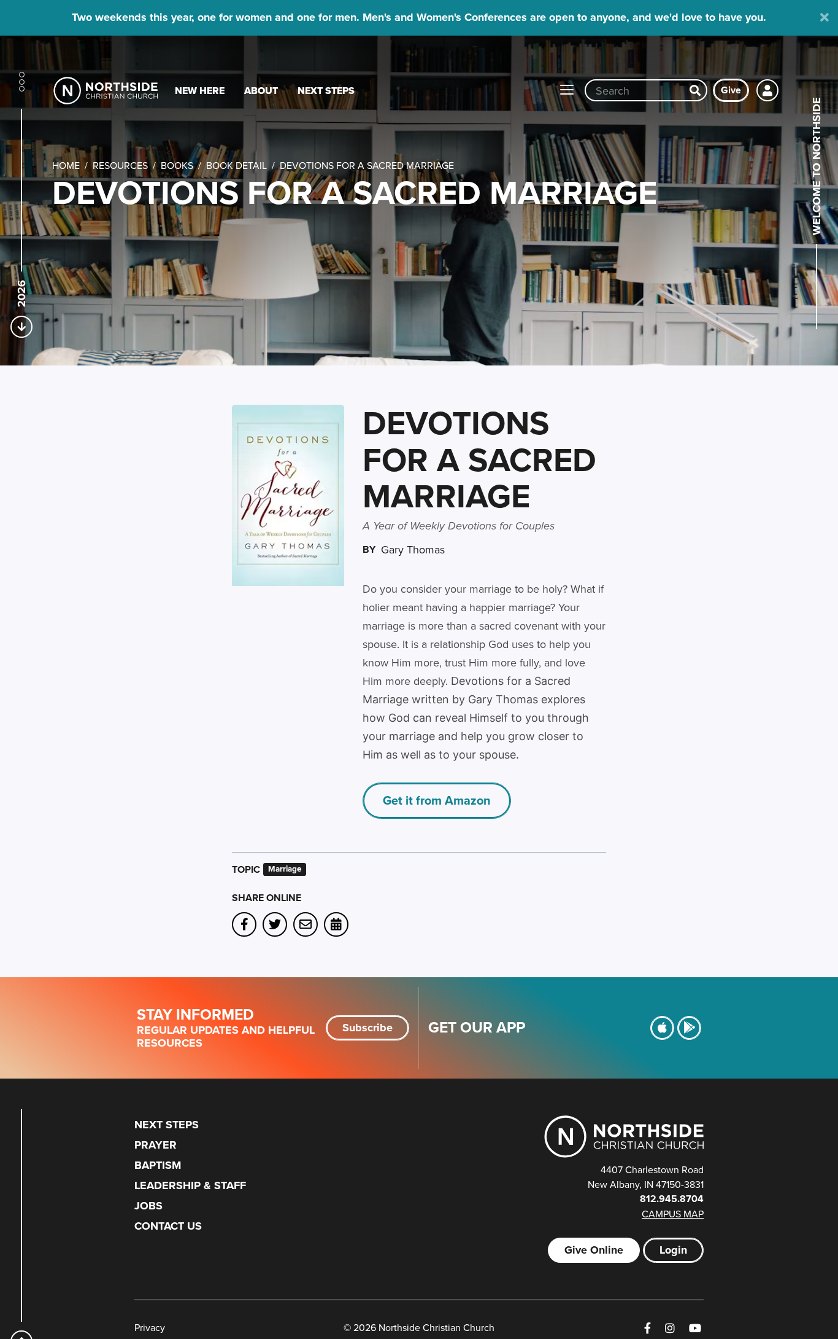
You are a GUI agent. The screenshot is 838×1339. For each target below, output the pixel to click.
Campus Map (673, 1213)
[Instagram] (670, 1328)
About (261, 91)
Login (673, 1250)
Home (66, 165)
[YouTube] (695, 1328)
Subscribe (367, 1028)
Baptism (157, 1165)
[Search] (695, 90)
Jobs (148, 1206)
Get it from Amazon (437, 800)
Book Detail (236, 165)
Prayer (155, 1145)
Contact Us (168, 1226)
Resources (120, 165)
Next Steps (326, 91)
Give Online (593, 1250)
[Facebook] (647, 1328)
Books (177, 165)
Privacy (149, 1327)
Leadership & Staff (190, 1185)
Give (731, 90)
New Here (200, 91)
